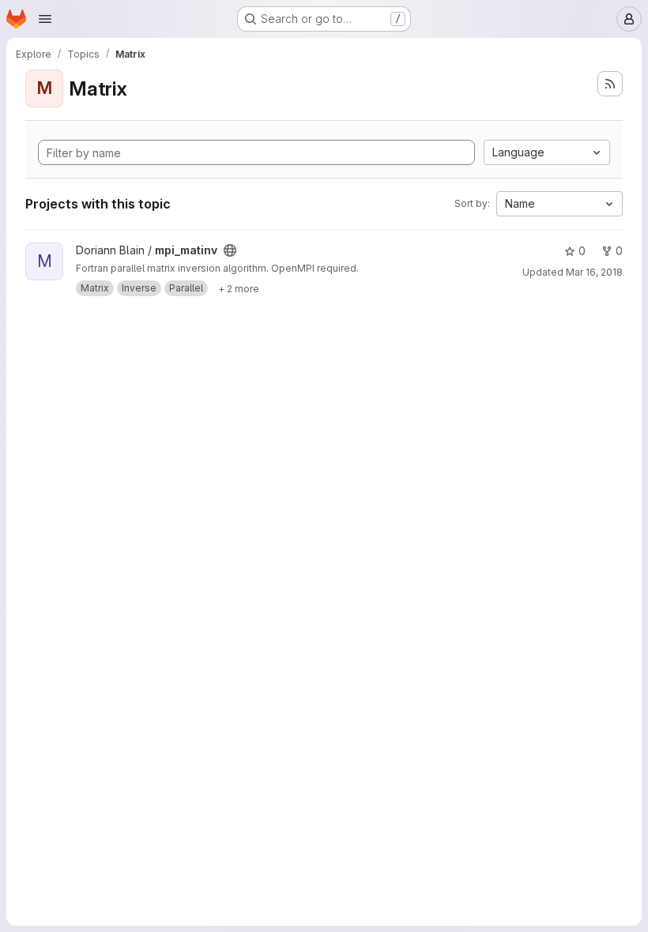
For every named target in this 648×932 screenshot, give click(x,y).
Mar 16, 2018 (594, 272)
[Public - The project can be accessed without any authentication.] (230, 250)
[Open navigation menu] (45, 19)
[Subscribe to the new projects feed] (610, 83)
